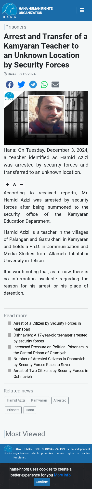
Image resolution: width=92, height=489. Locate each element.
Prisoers (13, 410)
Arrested (59, 400)
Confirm (42, 482)
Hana (30, 410)
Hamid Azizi (16, 400)
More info (62, 475)
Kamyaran (39, 400)
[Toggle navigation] (82, 10)
